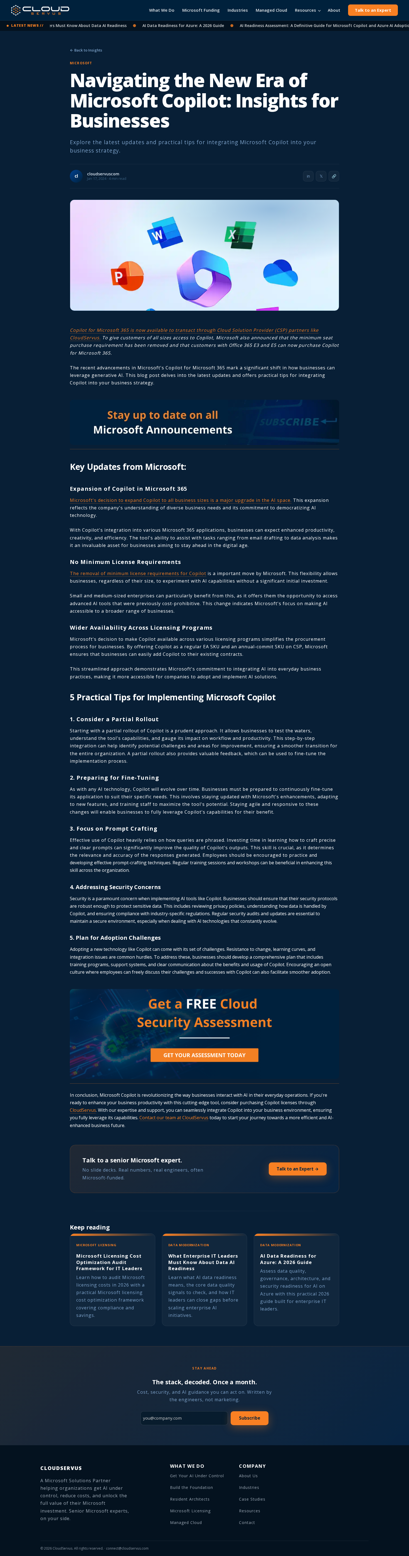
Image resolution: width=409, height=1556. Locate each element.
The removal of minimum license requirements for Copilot (138, 573)
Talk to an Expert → (298, 1169)
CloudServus (83, 1110)
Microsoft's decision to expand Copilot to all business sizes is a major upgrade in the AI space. (181, 500)
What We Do (161, 10)
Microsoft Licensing (190, 1510)
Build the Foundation (191, 1487)
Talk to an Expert (373, 10)
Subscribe (249, 1418)
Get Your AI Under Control (197, 1475)
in (308, 176)
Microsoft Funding (201, 10)
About (334, 10)
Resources (305, 10)
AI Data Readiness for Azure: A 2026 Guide (158, 25)
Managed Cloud (271, 10)
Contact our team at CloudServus (173, 1118)
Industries (238, 10)
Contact (247, 1522)
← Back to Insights (86, 50)
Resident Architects (190, 1499)
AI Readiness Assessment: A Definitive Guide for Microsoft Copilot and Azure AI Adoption (301, 25)
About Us (248, 1475)
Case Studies (252, 1499)
